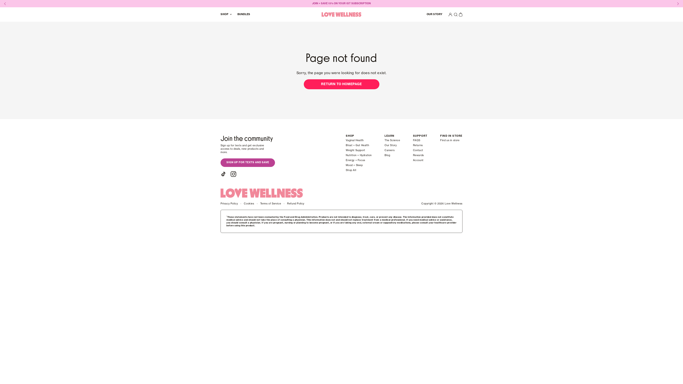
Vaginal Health (355, 140)
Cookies (249, 203)
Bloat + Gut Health (357, 145)
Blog (387, 155)
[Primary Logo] (341, 14)
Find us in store (450, 140)
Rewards (418, 155)
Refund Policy (295, 203)
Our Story (391, 145)
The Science (392, 140)
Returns (418, 145)
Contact (418, 150)
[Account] (450, 14)
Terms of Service (270, 203)
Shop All (351, 170)
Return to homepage (341, 84)
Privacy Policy (229, 203)
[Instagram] (233, 174)
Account (418, 160)
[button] (456, 14)
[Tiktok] (223, 174)
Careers (390, 150)
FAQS (416, 140)
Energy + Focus (355, 160)
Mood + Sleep (354, 165)
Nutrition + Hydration (359, 155)
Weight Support (355, 150)
